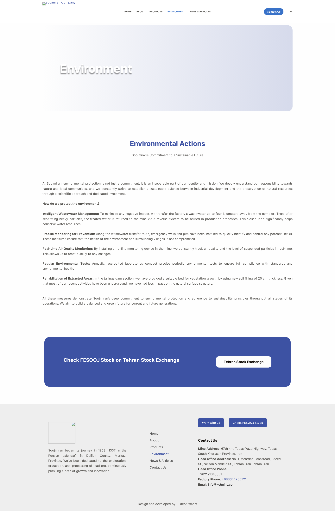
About (140, 11)
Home (127, 11)
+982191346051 (210, 474)
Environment (176, 11)
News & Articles (200, 11)
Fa (291, 11)
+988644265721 (234, 479)
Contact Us (274, 11)
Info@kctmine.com (221, 484)
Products (156, 11)
